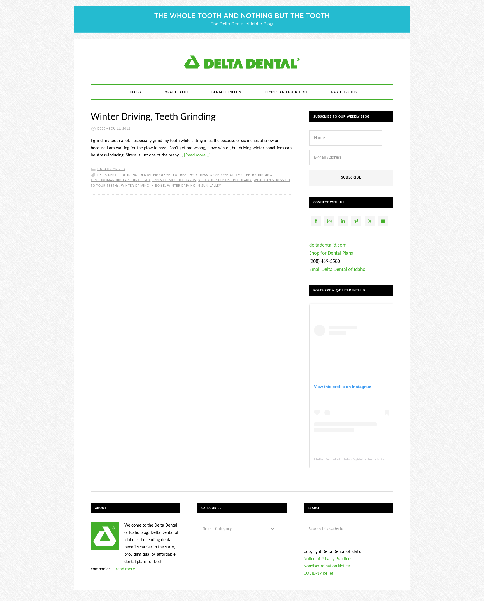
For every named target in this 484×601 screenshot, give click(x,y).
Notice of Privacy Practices (328, 559)
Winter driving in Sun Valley (194, 186)
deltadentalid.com (327, 245)
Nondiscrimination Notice (327, 566)
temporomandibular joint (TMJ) (120, 180)
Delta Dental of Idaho (117, 175)
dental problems (155, 175)
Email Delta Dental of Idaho (337, 269)
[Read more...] (197, 155)
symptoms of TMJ (226, 175)
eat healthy (183, 175)
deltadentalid (369, 459)
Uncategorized (111, 169)
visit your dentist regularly (225, 180)
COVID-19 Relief (318, 573)
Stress (202, 175)
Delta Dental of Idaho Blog (242, 61)
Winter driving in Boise (143, 186)
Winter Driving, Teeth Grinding (153, 117)
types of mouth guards (174, 180)
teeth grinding (258, 175)
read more (125, 569)
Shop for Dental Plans (331, 253)
